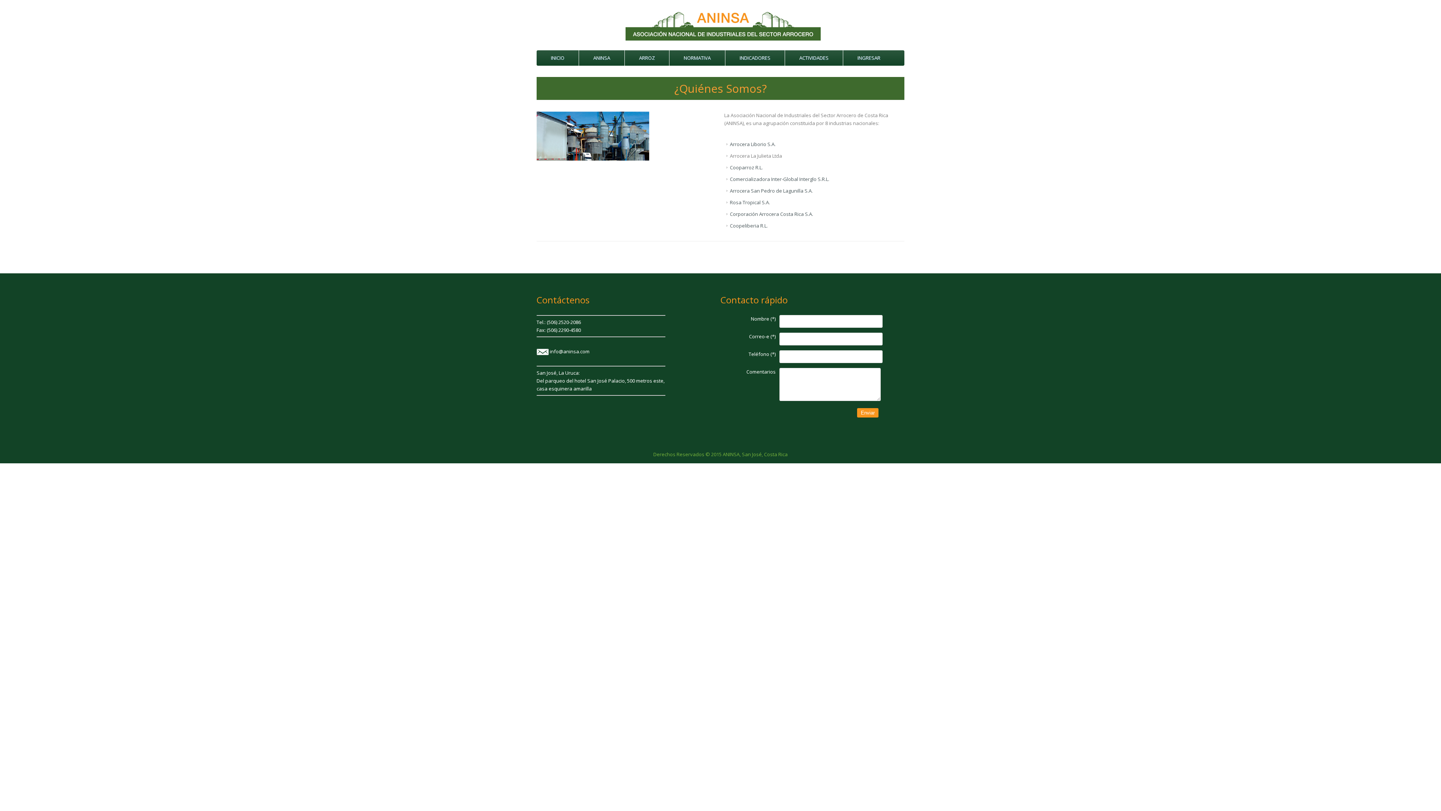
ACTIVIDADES (814, 57)
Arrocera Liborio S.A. (753, 144)
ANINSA (601, 57)
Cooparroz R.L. (746, 167)
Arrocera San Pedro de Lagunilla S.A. (771, 190)
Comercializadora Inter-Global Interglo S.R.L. (779, 179)
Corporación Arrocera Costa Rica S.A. (771, 214)
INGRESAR (868, 57)
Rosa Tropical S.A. (750, 202)
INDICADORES (755, 57)
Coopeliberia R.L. (749, 225)
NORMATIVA (697, 57)
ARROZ (647, 57)
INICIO (557, 57)
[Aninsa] (723, 40)
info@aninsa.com (570, 351)
